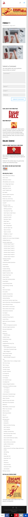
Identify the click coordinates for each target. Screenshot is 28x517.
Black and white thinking (9, 425)
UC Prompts (5, 377)
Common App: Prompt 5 (9, 254)
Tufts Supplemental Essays (10, 347)
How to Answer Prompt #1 (9, 357)
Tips (4, 359)
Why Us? (4, 415)
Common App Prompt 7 (9, 244)
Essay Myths (5, 281)
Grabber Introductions (8, 294)
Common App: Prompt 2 (9, 248)
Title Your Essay (6, 363)
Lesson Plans (5, 319)
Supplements (6, 345)
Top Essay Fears (6, 367)
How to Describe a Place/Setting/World (11, 302)
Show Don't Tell (7, 458)
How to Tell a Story (8, 439)
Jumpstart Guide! (7, 217)
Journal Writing (6, 315)
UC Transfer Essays (7, 379)
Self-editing (6, 452)
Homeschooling (6, 298)
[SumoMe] (25, 515)
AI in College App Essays (8, 184)
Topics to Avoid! (7, 231)
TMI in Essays (6, 365)
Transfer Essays (6, 369)
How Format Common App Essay (10, 300)
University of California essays (9, 386)
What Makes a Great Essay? (9, 406)
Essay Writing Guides (7, 283)
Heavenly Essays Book (8, 296)
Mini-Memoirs (7, 446)
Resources (5, 333)
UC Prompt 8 (6, 392)
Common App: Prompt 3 (9, 250)
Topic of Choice (7, 229)
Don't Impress (7, 427)
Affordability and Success (8, 182)
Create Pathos (6, 266)
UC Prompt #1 (6, 373)
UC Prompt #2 (6, 375)
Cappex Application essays (9, 200)
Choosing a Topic (6, 205)
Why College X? (7, 351)
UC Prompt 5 (6, 390)
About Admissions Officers (9, 175)
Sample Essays (6, 337)
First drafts (5, 291)
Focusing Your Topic (8, 210)
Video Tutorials (6, 398)
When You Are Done (7, 408)
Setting (5, 454)
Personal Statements (7, 329)
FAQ (3, 287)
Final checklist (7, 429)
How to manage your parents (10, 325)
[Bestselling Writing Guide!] (14, 487)
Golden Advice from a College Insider (12, 361)
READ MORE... (6, 137)
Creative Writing (6, 268)
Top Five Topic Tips (8, 227)
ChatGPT (5, 203)
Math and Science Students (9, 321)
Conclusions (5, 264)
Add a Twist (5, 177)
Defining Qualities (8, 208)
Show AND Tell (7, 456)
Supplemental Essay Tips (8, 343)
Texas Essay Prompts (7, 353)
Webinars (5, 404)
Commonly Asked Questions (9, 262)
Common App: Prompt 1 (9, 246)
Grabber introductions (9, 431)
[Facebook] (7, 515)
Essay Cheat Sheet (7, 275)
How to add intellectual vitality (10, 437)
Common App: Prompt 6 (9, 256)
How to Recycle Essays (8, 304)
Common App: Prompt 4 (9, 252)
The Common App (7, 355)
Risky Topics (6, 221)
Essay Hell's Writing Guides (9, 279)
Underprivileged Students (8, 384)
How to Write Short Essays (8, 308)
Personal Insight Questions (9, 327)
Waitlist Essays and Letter (8, 400)
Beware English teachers (8, 194)
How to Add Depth (8, 435)
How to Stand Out (8, 215)
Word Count (5, 417)
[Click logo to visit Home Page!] (14, 114)
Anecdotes (6, 421)
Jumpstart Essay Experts (8, 317)
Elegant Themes (13, 510)
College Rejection (6, 240)
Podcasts (5, 331)
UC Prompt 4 (6, 387)
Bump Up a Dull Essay (8, 198)
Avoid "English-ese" (7, 190)
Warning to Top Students (8, 402)
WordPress (14, 511)
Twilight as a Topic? (8, 234)
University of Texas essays (8, 396)
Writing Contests (6, 471)
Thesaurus (6, 462)
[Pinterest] (16, 515)
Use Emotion (6, 468)
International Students (8, 310)
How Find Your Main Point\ (10, 433)
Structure (6, 460)
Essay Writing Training (8, 285)
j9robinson (6, 25)
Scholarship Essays (7, 339)
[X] (11, 515)
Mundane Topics (7, 219)
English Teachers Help (8, 273)
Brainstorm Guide (7, 196)
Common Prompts (7, 258)
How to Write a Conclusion (9, 306)
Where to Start (6, 411)
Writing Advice (6, 419)
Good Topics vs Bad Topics (10, 213)
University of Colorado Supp (10, 349)
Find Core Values (6, 289)
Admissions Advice (7, 179)
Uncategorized (6, 382)
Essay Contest (6, 277)
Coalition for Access (7, 236)
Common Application (7, 242)
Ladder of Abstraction (9, 444)
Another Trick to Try (8, 206)
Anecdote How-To (7, 186)
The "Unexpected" (8, 225)
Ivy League (5, 312)
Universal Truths (7, 466)
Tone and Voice (7, 464)
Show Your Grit (7, 223)
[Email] (21, 515)
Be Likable (5, 192)
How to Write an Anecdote (9, 442)
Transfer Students (7, 371)
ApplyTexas (6, 260)
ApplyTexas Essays (7, 188)
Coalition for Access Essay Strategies (11, 238)
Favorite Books (7, 335)
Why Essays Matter (7, 413)
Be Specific (6, 423)
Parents (4, 323)
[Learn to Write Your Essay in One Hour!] (14, 150)
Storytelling (5, 341)
